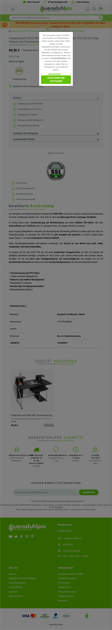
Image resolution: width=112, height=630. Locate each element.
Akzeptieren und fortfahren (56, 80)
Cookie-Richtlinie (59, 58)
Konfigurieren (54, 74)
